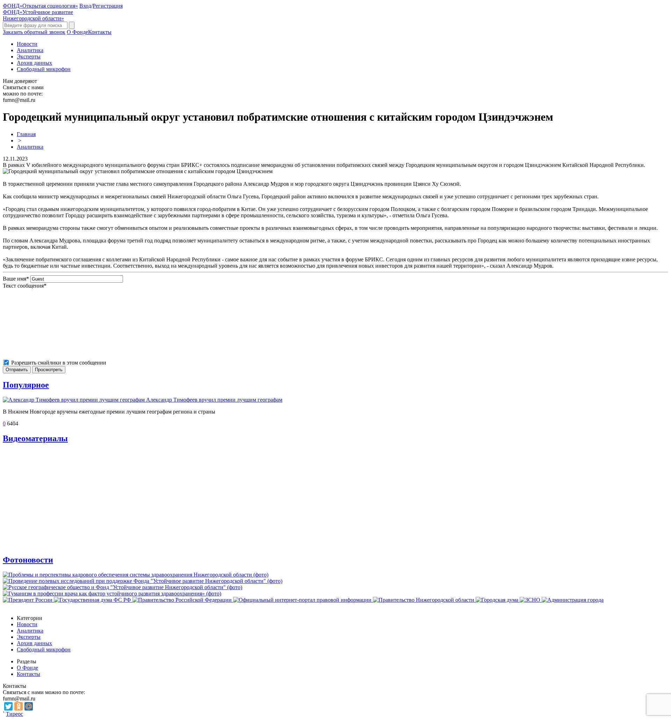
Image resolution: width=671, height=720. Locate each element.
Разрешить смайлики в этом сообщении (58, 363)
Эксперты (29, 56)
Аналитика (30, 50)
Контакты (99, 32)
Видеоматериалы (35, 438)
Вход (85, 6)
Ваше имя (16, 279)
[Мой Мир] (28, 706)
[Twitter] (8, 706)
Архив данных (34, 63)
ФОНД (40, 6)
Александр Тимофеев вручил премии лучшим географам (214, 400)
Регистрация (108, 6)
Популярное (26, 384)
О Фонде (77, 32)
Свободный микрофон (44, 69)
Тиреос (14, 714)
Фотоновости (28, 559)
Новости (27, 44)
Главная (26, 134)
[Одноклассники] (18, 706)
